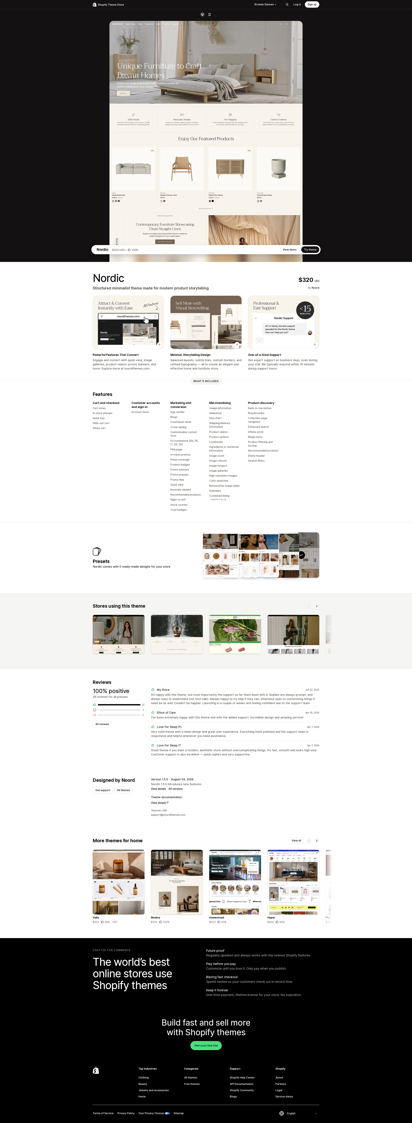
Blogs (233, 1096)
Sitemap (179, 1113)
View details (158, 788)
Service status (284, 1096)
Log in (297, 4)
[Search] (287, 4)
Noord (315, 287)
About (279, 1077)
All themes (123, 790)
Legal (279, 1090)
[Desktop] (202, 14)
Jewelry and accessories (153, 1090)
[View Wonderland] (220, 555)
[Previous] (309, 606)
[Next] (316, 606)
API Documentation (241, 1084)
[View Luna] (241, 555)
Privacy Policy (126, 1113)
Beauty (142, 1084)
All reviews (102, 724)
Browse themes (264, 4)
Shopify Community (242, 1090)
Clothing (143, 1077)
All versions (176, 788)
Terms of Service (103, 1113)
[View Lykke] (281, 555)
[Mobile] (209, 14)
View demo (290, 249)
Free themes (192, 1084)
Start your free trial (206, 1045)
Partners (281, 1084)
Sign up (312, 4)
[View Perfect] (261, 555)
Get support (102, 790)
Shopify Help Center (242, 1077)
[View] (119, 635)
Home (142, 1096)
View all (296, 840)
